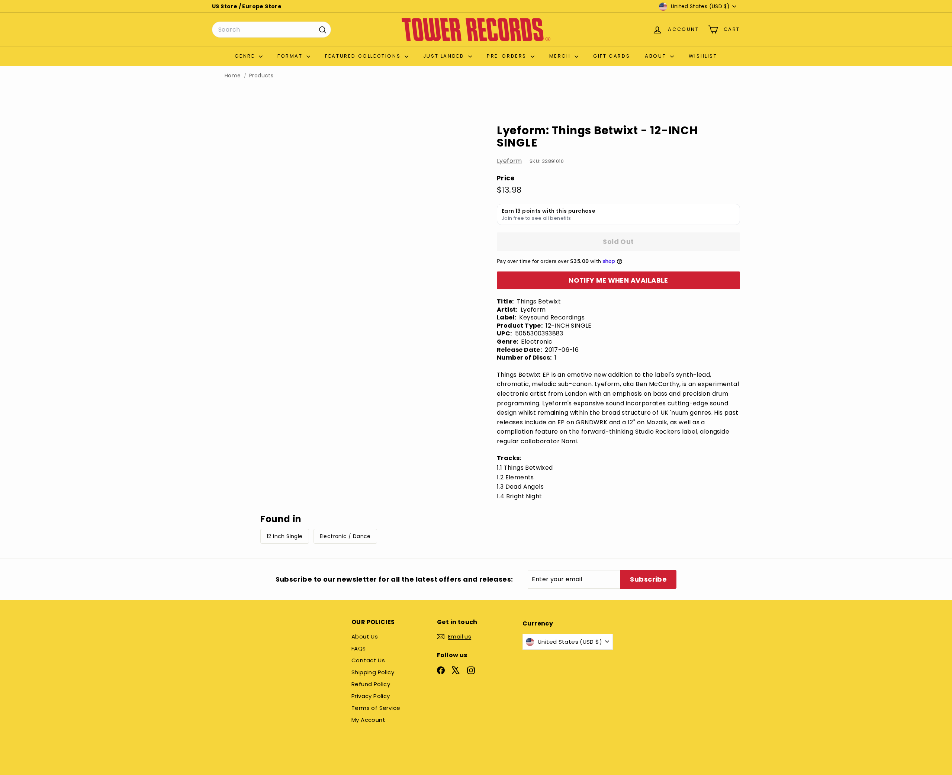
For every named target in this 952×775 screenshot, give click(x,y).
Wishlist (703, 56)
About (656, 56)
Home (233, 75)
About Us (364, 636)
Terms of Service (375, 708)
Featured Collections (364, 56)
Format (291, 56)
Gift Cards (611, 56)
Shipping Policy (372, 672)
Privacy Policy (370, 696)
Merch (561, 56)
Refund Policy (370, 684)
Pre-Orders (508, 56)
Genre (246, 56)
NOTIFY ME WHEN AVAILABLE (618, 280)
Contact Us (368, 660)
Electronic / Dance (345, 536)
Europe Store (262, 6)
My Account (368, 720)
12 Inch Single (285, 536)
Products (261, 75)
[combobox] (271, 30)
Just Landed (444, 56)
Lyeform (509, 161)
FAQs (358, 648)
